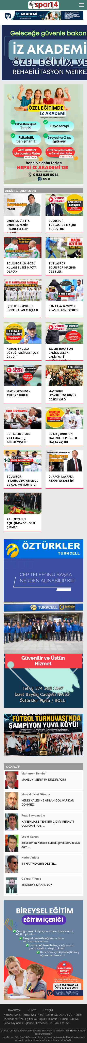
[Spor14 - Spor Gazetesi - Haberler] (43, 5)
